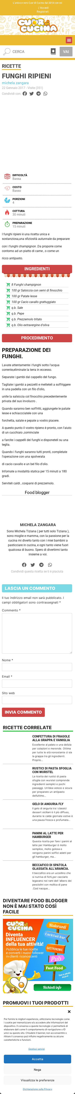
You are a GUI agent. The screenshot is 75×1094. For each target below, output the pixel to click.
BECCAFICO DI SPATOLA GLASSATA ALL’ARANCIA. (50, 867)
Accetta (37, 1059)
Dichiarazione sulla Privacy (37, 1089)
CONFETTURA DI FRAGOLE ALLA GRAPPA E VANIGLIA (51, 738)
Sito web (8, 693)
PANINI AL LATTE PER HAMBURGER (47, 835)
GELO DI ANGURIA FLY (47, 804)
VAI (66, 51)
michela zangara (15, 83)
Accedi (44, 7)
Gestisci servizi (36, 1048)
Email (7, 676)
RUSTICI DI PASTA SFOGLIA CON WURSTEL (52, 770)
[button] (69, 1012)
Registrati (43, 11)
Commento (11, 610)
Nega (37, 1069)
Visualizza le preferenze (37, 1080)
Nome (7, 660)
